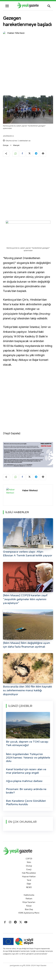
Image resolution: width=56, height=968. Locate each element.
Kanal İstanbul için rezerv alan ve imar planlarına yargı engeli (26, 771)
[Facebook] (22, 154)
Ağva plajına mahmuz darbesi (24, 781)
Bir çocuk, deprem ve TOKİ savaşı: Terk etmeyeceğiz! (27, 743)
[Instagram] (10, 922)
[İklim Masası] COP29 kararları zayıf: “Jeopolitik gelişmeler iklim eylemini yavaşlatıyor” (25, 599)
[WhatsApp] (15, 154)
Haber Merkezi (15, 33)
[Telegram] (36, 154)
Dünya (5, 145)
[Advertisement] (28, 66)
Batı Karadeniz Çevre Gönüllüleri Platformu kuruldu (26, 802)
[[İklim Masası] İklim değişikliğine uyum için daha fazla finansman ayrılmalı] (28, 624)
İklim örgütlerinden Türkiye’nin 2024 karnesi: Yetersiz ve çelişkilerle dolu (28, 757)
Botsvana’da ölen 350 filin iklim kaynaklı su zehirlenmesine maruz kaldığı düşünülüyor (27, 690)
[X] (29, 154)
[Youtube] (26, 922)
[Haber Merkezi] (5, 33)
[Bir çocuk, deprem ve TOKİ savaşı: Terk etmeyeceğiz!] (28, 725)
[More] (43, 154)
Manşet (16, 145)
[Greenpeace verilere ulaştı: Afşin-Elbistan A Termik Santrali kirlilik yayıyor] (28, 533)
